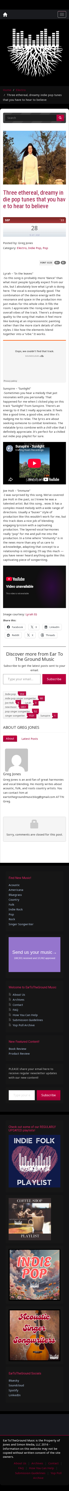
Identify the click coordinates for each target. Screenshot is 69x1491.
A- (63, 262)
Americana (16, 890)
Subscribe (54, 679)
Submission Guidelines (28, 1020)
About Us (19, 994)
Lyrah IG (31, 614)
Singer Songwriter (21, 924)
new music (11, 707)
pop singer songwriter (17, 711)
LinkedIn (15, 1395)
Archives (18, 999)
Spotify (13, 1390)
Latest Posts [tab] (29, 739)
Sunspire (45, 715)
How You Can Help (25, 1015)
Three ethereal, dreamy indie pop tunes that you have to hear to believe (34, 199)
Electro (21, 90)
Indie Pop (34, 248)
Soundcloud (16, 1385)
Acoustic (14, 885)
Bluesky (14, 1380)
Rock (12, 919)
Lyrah (28, 702)
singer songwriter (15, 715)
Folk (11, 904)
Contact (18, 1005)
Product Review (19, 1053)
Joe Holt (9, 702)
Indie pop (10, 694)
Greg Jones (12, 774)
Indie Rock (16, 909)
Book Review (17, 1049)
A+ (57, 262)
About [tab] (10, 738)
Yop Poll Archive (24, 1025)
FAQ (15, 1010)
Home (7, 90)
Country (14, 899)
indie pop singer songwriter (20, 698)
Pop (45, 248)
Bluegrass (15, 895)
